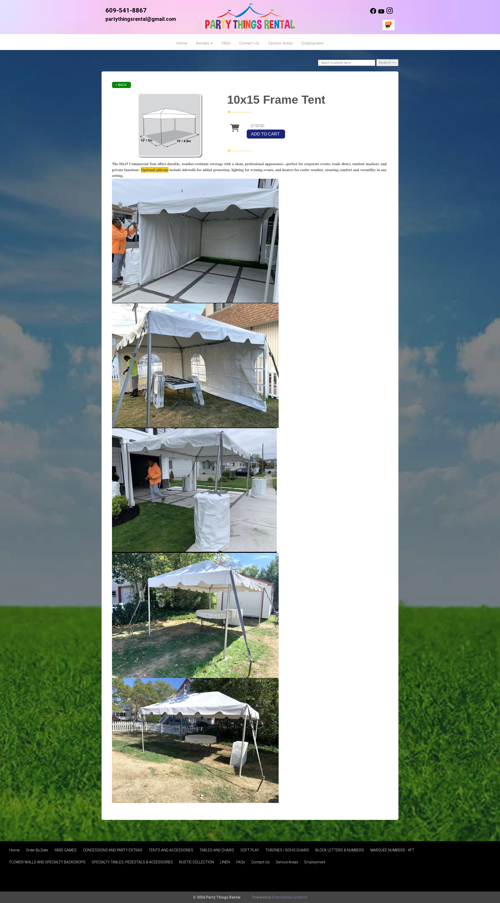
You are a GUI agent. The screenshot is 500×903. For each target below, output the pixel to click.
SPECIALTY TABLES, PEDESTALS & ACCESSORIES (132, 862)
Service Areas (280, 43)
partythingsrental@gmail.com (140, 19)
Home (182, 43)
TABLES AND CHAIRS (216, 850)
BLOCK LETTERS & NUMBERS (339, 850)
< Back (121, 85)
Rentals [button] (203, 43)
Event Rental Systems (289, 897)
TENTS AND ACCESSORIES (171, 850)
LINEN (225, 862)
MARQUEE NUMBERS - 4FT (392, 850)
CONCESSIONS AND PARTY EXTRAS (112, 850)
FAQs (226, 43)
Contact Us (249, 43)
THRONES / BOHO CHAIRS (287, 850)
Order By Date (37, 850)
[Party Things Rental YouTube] (381, 12)
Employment (312, 43)
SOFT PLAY (249, 850)
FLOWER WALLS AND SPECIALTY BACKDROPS (47, 862)
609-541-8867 (126, 10)
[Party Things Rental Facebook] (373, 12)
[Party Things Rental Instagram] (389, 12)
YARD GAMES (65, 850)
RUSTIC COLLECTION (196, 862)
